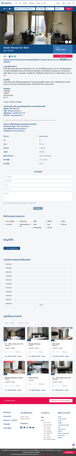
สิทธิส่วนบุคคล (23, 203)
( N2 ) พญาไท (47, 437)
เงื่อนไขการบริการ (32, 203)
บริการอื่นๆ (8, 428)
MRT (42, 417)
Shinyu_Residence (18, 131)
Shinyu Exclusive (25, 418)
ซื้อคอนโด (7, 412)
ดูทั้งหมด (60, 437)
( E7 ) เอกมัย (46, 429)
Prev (6, 333)
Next (23, 333)
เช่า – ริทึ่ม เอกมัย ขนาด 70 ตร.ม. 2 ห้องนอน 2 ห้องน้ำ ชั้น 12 (14, 344)
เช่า (20, 3)
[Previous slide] (66, 41)
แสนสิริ (59, 431)
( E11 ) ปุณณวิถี (47, 424)
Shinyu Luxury (24, 416)
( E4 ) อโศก (46, 435)
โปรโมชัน (7, 424)
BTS (42, 420)
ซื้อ (16, 3)
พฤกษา (60, 416)
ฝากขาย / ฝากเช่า (41, 3)
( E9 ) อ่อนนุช (46, 426)
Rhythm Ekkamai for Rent (14, 377)
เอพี (59, 427)
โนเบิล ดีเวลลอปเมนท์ (63, 433)
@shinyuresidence (14, 111)
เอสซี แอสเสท (61, 429)
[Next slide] (70, 41)
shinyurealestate (17, 115)
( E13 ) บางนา (47, 422)
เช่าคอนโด (7, 416)
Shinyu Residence (23, 126)
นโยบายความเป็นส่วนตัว (46, 454)
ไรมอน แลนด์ (61, 435)
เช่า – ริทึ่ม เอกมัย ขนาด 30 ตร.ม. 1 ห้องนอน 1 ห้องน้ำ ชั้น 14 (61, 377)
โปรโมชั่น (31, 3)
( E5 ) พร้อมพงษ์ (47, 433)
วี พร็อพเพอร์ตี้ (62, 418)
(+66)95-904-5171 (19, 113)
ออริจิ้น (60, 423)
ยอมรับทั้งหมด (69, 452)
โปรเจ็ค (25, 3)
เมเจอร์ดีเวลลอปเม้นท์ (63, 425)
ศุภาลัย (60, 421)
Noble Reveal (43, 136)
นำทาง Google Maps (12, 248)
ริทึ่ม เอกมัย (56, 344)
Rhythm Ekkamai (34, 344)
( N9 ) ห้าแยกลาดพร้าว (49, 439)
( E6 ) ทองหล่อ (47, 431)
